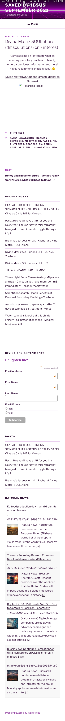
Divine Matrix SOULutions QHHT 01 (26, 263)
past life (49, 141)
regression (34, 144)
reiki (47, 144)
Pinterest (17, 133)
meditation (33, 141)
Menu (34, 23)
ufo (54, 147)
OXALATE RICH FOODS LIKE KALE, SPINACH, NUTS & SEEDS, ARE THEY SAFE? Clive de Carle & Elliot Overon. (32, 209)
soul (13, 147)
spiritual (26, 147)
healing (42, 138)
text (10, 412)
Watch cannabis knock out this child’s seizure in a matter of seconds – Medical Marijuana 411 (29, 320)
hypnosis (16, 141)
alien (14, 138)
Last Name (11, 393)
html (10, 408)
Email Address (30, 371)
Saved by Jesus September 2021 (27, 8)
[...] (40, 534)
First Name (30, 382)
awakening (27, 138)
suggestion (42, 147)
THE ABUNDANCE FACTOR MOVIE (26, 270)
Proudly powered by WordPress (22, 712)
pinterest (17, 144)
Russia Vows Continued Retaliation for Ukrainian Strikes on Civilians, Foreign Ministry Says (30, 641)
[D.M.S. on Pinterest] (32, 100)
